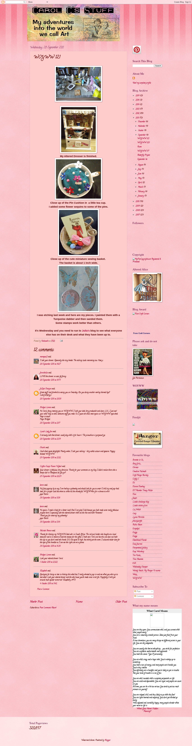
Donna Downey (139, 486)
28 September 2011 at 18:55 (50, 380)
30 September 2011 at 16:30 (50, 546)
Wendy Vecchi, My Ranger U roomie (146, 570)
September (142, 135)
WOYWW (137, 578)
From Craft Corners (141, 333)
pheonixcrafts (137, 521)
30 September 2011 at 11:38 (50, 497)
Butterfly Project (143, 155)
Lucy (134, 513)
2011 (137, 117)
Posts (138, 591)
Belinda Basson (46, 530)
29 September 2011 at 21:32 (50, 457)
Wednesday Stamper (140, 567)
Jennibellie (44, 372)
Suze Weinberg (138, 551)
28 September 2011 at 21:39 (50, 439)
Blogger (107, 740)
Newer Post (36, 602)
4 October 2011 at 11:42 (48, 583)
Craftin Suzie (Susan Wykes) (51, 466)
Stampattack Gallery (140, 547)
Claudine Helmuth (139, 471)
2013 (138, 109)
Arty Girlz (136, 463)
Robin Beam (137, 524)
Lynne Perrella (138, 517)
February (141, 191)
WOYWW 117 (143, 151)
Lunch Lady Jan (46, 431)
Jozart (135, 498)
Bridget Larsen (45, 407)
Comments (140, 596)
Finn (134, 494)
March (141, 187)
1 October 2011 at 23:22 (48, 562)
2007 (138, 214)
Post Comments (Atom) (47, 607)
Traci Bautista (138, 559)
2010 (138, 201)
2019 (138, 95)
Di (134, 482)
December (142, 121)
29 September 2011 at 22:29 (50, 476)
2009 (138, 206)
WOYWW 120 (143, 142)
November (142, 126)
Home (79, 602)
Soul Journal (137, 544)
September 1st (142, 159)
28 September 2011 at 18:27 (50, 364)
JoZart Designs (45, 388)
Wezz (135, 574)
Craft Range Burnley (140, 475)
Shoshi (42, 447)
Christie (135, 467)
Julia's (86, 330)
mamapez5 (44, 356)
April (140, 182)
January (141, 196)
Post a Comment (43, 589)
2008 (138, 210)
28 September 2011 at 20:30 (50, 398)
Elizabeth (43, 570)
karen (42, 485)
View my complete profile (142, 83)
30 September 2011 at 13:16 (50, 522)
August (141, 165)
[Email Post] (61, 341)
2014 (138, 104)
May (140, 178)
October (141, 130)
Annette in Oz (138, 460)
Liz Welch (137, 509)
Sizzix (135, 532)
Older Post (121, 602)
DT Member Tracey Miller (143, 490)
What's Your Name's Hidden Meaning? (147, 710)
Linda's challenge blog (141, 502)
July (140, 169)
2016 (138, 100)
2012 (138, 113)
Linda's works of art (140, 505)
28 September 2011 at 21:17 (50, 423)
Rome (139, 146)
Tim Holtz (136, 555)
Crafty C (136, 479)
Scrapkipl (136, 528)
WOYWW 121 (143, 138)
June (140, 173)
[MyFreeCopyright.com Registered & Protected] (147, 261)
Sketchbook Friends (139, 540)
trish (134, 563)
